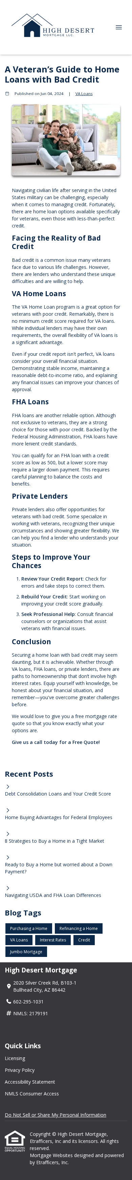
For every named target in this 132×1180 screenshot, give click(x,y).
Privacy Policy (20, 1070)
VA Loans (84, 93)
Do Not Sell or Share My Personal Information (55, 1115)
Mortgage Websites (52, 1155)
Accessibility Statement (30, 1082)
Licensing (15, 1058)
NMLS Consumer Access (32, 1093)
